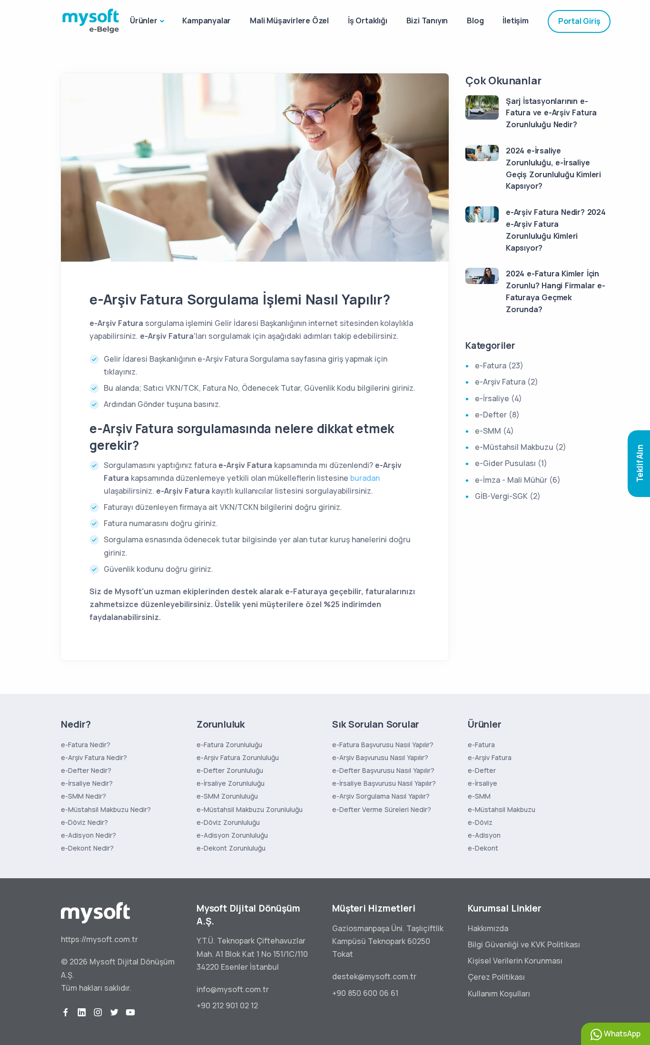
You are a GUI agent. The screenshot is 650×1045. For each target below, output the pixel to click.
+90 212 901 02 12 (227, 1005)
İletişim (515, 20)
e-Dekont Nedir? (87, 847)
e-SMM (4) (494, 431)
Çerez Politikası (496, 977)
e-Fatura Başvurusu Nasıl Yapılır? (382, 744)
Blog (475, 20)
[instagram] (98, 1012)
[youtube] (130, 1012)
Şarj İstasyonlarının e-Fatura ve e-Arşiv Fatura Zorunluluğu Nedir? (551, 113)
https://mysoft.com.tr (99, 939)
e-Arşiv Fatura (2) (506, 381)
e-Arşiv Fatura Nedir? (94, 757)
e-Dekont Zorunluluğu (231, 847)
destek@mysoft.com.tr (374, 976)
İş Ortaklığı (367, 20)
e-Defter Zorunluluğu (230, 770)
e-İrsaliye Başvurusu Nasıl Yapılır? (384, 783)
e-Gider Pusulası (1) (511, 463)
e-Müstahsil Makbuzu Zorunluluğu (250, 809)
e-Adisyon (484, 835)
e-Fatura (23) (499, 365)
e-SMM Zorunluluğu (227, 796)
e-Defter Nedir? (86, 770)
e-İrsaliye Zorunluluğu (231, 783)
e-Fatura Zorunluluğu (229, 744)
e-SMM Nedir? (83, 796)
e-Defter (482, 770)
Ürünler (144, 20)
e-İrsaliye (482, 783)
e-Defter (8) (497, 414)
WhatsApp (621, 1033)
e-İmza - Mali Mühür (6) (518, 480)
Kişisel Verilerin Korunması (515, 960)
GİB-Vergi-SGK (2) (508, 496)
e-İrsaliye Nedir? (87, 783)
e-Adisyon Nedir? (88, 835)
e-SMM (479, 796)
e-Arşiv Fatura (490, 757)
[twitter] (114, 1012)
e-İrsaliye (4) (498, 398)
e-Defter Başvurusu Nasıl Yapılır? (383, 770)
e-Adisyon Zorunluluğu (232, 835)
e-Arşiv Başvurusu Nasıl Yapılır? (380, 757)
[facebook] (65, 1012)
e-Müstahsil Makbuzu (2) (520, 447)
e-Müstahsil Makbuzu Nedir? (106, 809)
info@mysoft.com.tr (233, 989)
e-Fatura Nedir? (85, 744)
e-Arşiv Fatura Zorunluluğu (238, 757)
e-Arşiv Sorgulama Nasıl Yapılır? (381, 796)
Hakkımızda (488, 928)
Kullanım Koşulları (499, 993)
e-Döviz (480, 822)
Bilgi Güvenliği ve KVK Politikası (524, 944)
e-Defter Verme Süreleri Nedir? (381, 809)
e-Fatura (481, 744)
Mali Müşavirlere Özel (289, 20)
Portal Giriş (579, 21)
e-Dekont (483, 847)
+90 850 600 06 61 (365, 993)
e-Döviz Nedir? (84, 822)
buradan (365, 478)
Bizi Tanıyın (427, 20)
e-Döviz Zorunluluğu (228, 822)
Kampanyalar (206, 20)
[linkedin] (82, 1012)
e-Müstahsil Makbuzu (501, 809)
